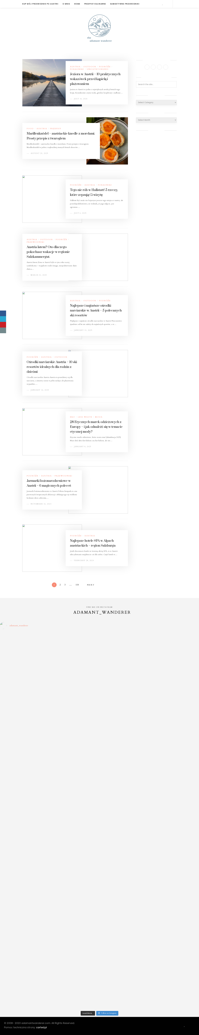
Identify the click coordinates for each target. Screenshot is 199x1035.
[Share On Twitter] (3, 319)
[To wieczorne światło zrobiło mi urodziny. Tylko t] (124, 829)
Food (30, 128)
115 (77, 584)
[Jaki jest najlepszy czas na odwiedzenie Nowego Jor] (124, 942)
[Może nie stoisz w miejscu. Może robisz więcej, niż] (24, 884)
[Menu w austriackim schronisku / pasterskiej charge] (24, 651)
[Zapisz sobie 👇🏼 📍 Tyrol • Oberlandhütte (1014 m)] (124, 700)
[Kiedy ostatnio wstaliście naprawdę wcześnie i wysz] (24, 847)
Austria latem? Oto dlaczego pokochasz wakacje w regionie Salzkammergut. (48, 252)
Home (77, 4)
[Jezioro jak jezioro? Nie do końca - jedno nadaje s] (174, 648)
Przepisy (55, 128)
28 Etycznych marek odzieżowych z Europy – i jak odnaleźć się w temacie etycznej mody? (96, 427)
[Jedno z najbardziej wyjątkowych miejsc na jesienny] (74, 940)
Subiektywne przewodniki (125, 4)
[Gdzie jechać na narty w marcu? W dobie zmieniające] (74, 847)
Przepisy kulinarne (95, 4)
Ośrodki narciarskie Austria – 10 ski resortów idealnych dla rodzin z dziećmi (52, 367)
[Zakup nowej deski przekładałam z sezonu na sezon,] (174, 834)
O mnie (66, 4)
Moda (98, 417)
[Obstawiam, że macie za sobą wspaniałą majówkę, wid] (174, 797)
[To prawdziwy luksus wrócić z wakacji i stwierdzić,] (74, 795)
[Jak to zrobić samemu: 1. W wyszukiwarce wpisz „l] (74, 659)
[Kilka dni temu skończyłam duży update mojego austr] (124, 797)
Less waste (85, 417)
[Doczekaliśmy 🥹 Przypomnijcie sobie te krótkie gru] (24, 791)
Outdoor (89, 66)
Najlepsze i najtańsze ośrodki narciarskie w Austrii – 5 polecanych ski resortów (96, 310)
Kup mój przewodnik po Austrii (40, 4)
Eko (72, 417)
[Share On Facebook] (3, 313)
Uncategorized (98, 69)
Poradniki (77, 69)
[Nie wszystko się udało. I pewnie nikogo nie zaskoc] (124, 887)
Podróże (105, 66)
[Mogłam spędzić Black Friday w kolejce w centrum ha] (174, 897)
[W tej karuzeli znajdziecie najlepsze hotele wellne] (24, 967)
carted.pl (41, 1027)
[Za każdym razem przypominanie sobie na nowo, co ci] (174, 931)
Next (90, 585)
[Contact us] (3, 330)
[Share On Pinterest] (3, 325)
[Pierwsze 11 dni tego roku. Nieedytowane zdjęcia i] (74, 881)
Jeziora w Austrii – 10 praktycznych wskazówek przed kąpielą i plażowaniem (95, 79)
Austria (75, 66)
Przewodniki (35, 242)
